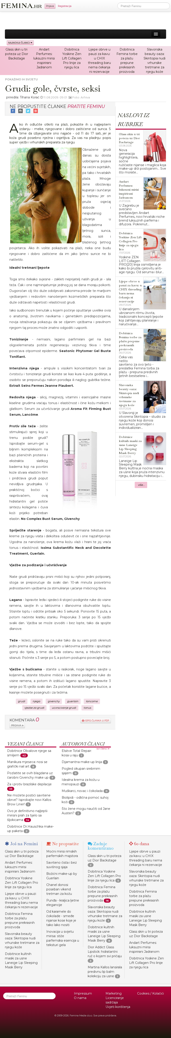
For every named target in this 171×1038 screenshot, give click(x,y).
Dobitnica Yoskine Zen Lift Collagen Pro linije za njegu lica (71, 58)
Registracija (64, 6)
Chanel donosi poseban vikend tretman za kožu (59, 889)
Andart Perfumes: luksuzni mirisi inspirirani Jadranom (44, 58)
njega (36, 701)
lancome (92, 701)
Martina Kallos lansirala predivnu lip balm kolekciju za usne (105, 971)
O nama (80, 998)
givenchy (54, 701)
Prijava (50, 6)
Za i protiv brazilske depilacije (29, 784)
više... (141, 484)
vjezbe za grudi (34, 707)
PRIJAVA (16, 725)
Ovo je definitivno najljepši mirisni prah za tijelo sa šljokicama (27, 815)
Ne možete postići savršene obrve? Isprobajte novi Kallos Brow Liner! (29, 799)
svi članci (102, 748)
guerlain (72, 701)
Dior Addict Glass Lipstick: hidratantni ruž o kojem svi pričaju (105, 951)
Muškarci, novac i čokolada (82, 791)
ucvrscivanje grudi (64, 707)
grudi (21, 701)
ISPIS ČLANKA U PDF (96, 720)
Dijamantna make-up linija (82, 762)
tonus (87, 707)
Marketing (114, 993)
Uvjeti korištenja (118, 1007)
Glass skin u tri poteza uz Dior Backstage (16, 53)
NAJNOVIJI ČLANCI (19, 42)
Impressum (83, 993)
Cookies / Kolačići (150, 993)
